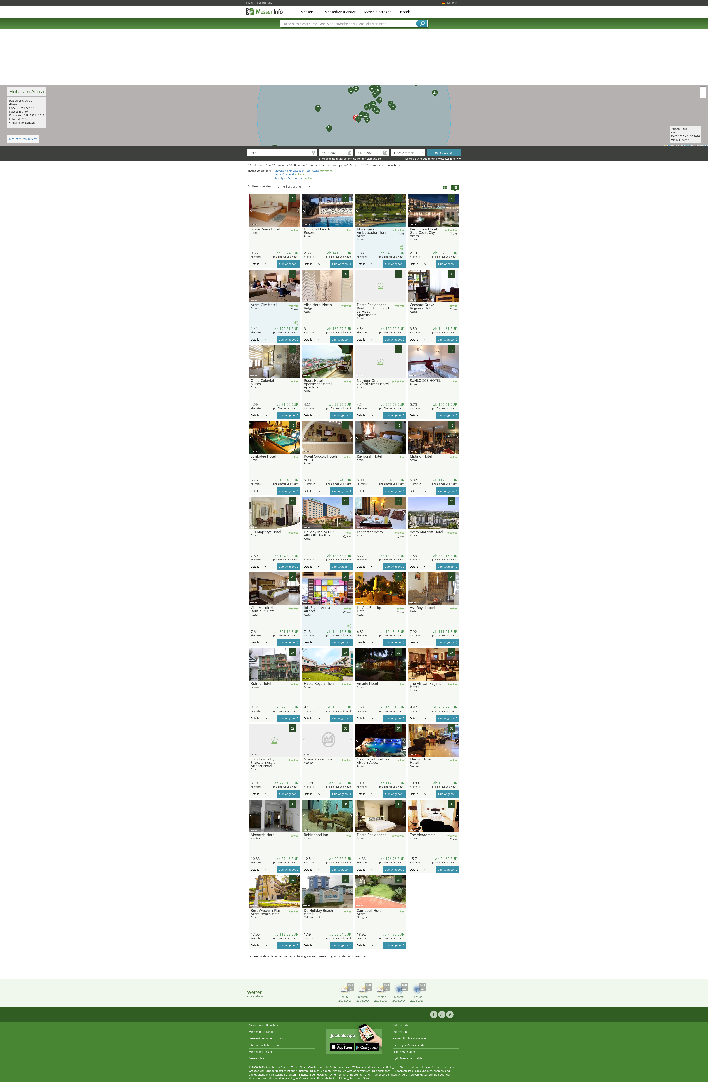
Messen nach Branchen (263, 1025)
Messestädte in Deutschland (266, 1038)
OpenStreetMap (686, 145)
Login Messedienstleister (408, 1058)
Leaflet (669, 145)
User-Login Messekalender (409, 1045)
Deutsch (452, 2)
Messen (307, 11)
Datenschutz (400, 1025)
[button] (354, 115)
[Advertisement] (354, 57)
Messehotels (256, 1058)
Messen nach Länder (262, 1032)
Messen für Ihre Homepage (409, 1038)
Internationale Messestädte (266, 1045)
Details (255, 264)
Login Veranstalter (404, 1051)
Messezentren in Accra (23, 139)
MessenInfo (264, 11)
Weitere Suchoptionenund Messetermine (430, 158)
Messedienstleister (340, 11)
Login (249, 2)
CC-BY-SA (704, 145)
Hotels (405, 11)
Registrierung (264, 2)
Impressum (400, 1032)
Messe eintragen (378, 11)
